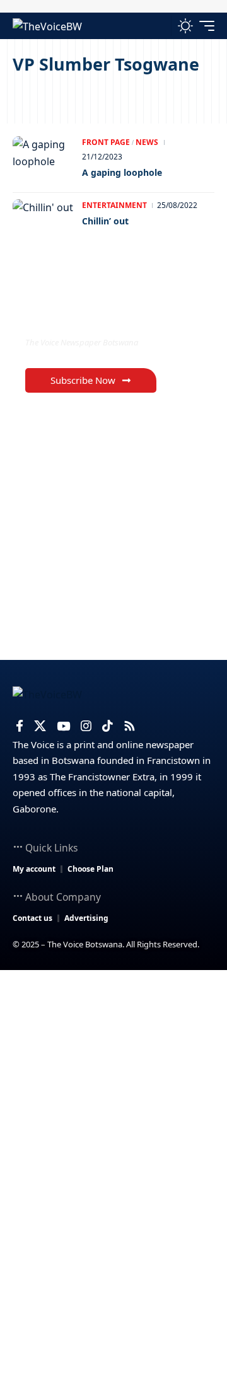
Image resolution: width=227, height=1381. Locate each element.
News (147, 142)
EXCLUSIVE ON (77, 316)
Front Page (106, 142)
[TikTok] (107, 726)
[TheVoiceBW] (47, 25)
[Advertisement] (113, 1089)
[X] (40, 726)
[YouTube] (63, 726)
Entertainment (114, 205)
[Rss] (129, 726)
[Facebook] (19, 726)
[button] (158, 26)
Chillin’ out (105, 221)
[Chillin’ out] (44, 224)
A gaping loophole (122, 172)
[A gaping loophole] (44, 161)
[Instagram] (86, 726)
